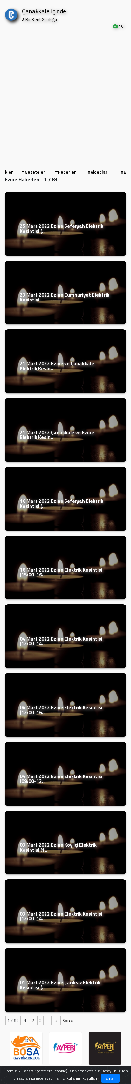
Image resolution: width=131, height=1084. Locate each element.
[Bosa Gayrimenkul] (107, 1048)
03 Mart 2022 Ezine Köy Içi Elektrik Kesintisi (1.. (58, 847)
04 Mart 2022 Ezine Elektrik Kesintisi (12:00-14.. (61, 641)
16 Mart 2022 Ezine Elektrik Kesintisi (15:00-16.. (61, 572)
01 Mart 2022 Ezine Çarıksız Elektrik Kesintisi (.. (60, 985)
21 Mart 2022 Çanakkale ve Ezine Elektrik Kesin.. (57, 435)
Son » (67, 1020)
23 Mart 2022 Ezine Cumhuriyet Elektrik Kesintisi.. (64, 297)
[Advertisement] (65, 98)
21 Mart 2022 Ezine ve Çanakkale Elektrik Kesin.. (57, 366)
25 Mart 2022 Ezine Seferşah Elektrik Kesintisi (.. (61, 228)
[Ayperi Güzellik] (28, 1048)
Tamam (110, 1078)
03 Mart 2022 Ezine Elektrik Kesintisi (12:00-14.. (61, 916)
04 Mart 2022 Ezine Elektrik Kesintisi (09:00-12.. (61, 779)
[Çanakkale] (11, 13)
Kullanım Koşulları (81, 1078)
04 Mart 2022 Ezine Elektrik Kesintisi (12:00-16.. (61, 710)
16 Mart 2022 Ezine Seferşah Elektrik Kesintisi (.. (61, 503)
